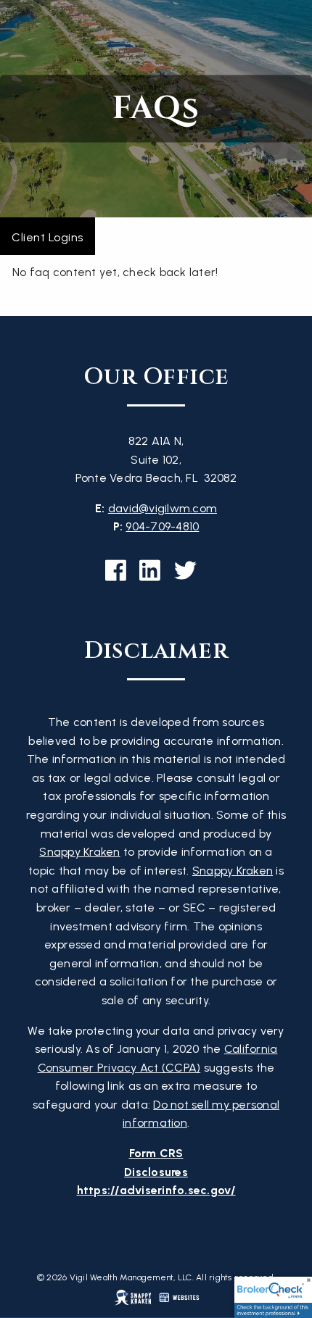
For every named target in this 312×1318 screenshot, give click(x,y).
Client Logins (47, 237)
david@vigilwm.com (162, 508)
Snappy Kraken (79, 852)
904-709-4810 (162, 526)
